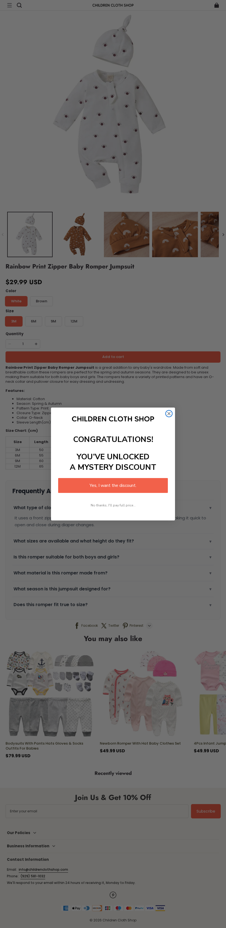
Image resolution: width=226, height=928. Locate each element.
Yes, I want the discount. (113, 485)
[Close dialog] (169, 413)
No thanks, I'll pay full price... (113, 505)
